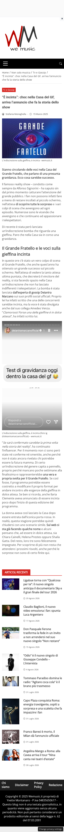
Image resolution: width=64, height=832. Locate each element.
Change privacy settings (50, 829)
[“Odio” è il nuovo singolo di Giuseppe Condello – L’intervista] (10, 662)
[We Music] (21, 37)
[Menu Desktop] (5, 64)
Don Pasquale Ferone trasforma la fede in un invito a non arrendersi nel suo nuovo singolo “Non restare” (42, 635)
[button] (60, 64)
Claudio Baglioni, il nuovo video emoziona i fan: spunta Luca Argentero (41, 611)
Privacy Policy (38, 785)
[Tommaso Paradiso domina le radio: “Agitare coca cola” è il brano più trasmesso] (10, 681)
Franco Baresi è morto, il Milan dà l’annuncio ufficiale (41, 733)
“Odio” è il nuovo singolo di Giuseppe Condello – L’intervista (40, 659)
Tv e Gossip (9, 89)
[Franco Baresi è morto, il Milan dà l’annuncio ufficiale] (10, 737)
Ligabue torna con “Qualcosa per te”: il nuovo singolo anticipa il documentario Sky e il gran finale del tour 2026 (42, 586)
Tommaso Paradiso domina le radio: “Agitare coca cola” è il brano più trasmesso (42, 682)
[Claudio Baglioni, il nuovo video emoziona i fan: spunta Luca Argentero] (10, 610)
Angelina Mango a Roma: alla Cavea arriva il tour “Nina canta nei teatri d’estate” (41, 755)
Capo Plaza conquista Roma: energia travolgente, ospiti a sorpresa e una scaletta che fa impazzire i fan (42, 706)
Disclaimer (22, 785)
